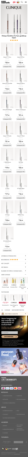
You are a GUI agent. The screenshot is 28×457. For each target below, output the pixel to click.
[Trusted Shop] (18, 2)
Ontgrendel (8, 337)
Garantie (19, 395)
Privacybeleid (6, 341)
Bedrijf (5, 425)
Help (18, 410)
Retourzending (21, 399)
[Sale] (14, 2)
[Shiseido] (6, 442)
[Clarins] (18, 442)
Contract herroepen (9, 403)
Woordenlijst (21, 414)
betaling (5, 399)
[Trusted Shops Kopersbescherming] (3, 449)
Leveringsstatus (8, 410)
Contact (5, 414)
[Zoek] (22, 2)
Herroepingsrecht (8, 429)
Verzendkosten (7, 395)
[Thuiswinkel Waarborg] (8, 449)
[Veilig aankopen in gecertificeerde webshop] (15, 449)
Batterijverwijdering (9, 418)
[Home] (2, 310)
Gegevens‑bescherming (20, 429)
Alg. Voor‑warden (20, 425)
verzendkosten (17, 454)
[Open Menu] (6, 2)
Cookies (5, 433)
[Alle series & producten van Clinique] (14, 7)
